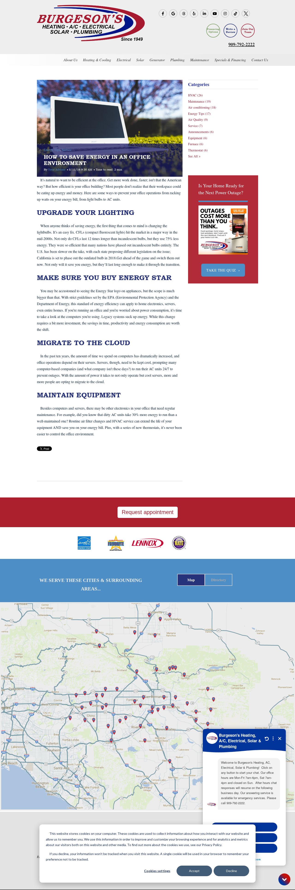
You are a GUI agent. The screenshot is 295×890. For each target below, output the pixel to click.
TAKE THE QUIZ (223, 270)
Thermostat (198, 150)
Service (66, 149)
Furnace (195, 144)
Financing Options (213, 30)
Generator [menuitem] (157, 59)
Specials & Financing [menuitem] (230, 59)
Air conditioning (202, 107)
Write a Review (230, 31)
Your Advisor (56, 169)
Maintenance (199, 101)
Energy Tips (52, 149)
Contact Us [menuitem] (259, 59)
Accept (194, 871)
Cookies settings (157, 871)
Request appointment (148, 512)
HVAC (195, 95)
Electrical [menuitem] (124, 59)
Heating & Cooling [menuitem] (97, 59)
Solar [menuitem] (140, 59)
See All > (194, 156)
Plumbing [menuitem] (177, 59)
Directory (218, 579)
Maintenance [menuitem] (199, 59)
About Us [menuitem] (70, 59)
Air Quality (198, 119)
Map (191, 579)
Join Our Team (248, 31)
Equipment (197, 138)
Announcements (201, 132)
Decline (231, 871)
